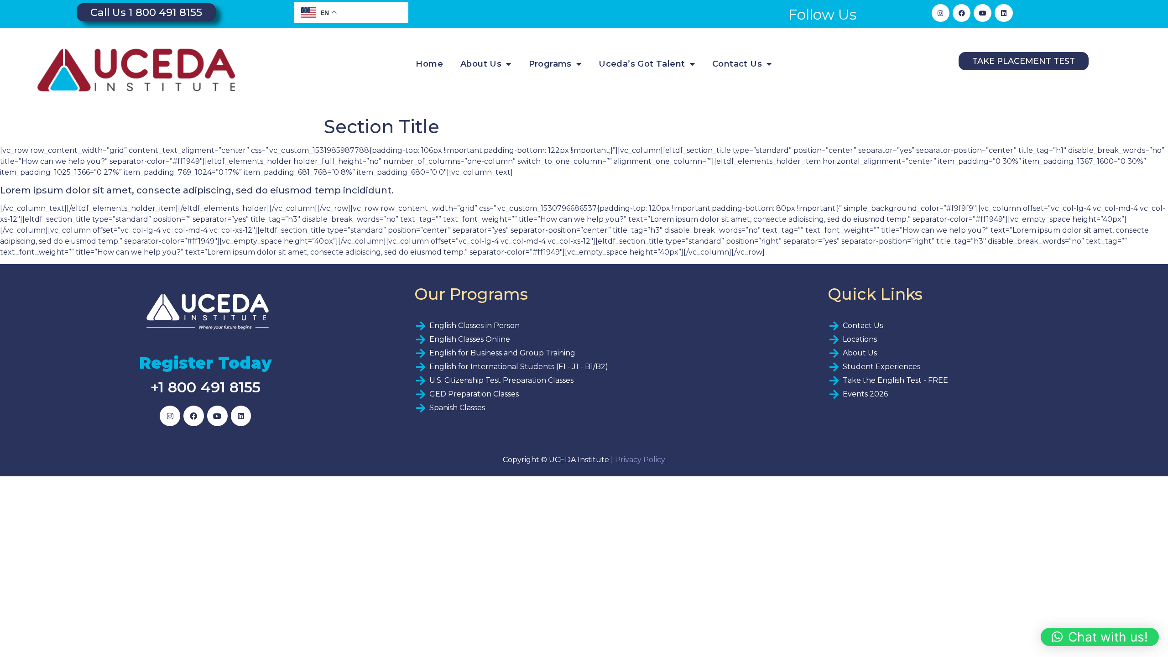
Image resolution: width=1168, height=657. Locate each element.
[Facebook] (961, 13)
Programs (550, 64)
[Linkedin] (1003, 13)
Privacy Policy (640, 459)
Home (429, 64)
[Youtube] (982, 13)
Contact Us (737, 64)
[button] (1100, 637)
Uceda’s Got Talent (642, 64)
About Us (480, 64)
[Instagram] (940, 13)
